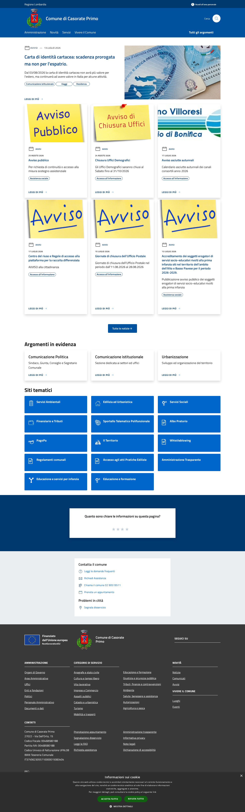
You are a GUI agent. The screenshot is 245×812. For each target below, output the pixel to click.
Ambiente (128, 690)
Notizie (176, 672)
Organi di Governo (34, 672)
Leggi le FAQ (81, 744)
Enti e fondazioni (34, 690)
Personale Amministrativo (39, 702)
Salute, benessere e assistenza (140, 696)
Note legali (129, 744)
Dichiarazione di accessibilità (139, 750)
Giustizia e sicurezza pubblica (139, 678)
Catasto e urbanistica (86, 702)
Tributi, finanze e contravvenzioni (142, 684)
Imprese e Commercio (86, 690)
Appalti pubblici (82, 696)
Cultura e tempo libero (86, 678)
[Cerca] (216, 18)
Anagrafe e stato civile (86, 672)
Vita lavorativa (82, 684)
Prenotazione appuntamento (90, 732)
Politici (28, 696)
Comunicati (178, 678)
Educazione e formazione (137, 672)
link (154, 792)
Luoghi (176, 701)
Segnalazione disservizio (87, 738)
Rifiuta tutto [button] (136, 798)
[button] (122, 806)
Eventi (176, 707)
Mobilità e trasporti (85, 714)
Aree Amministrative (36, 678)
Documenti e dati (34, 708)
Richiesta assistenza (85, 750)
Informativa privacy (134, 738)
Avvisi (34, 48)
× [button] (241, 776)
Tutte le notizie (120, 328)
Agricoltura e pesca (134, 708)
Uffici (27, 684)
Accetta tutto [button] (109, 799)
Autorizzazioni (131, 702)
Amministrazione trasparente (139, 732)
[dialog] (122, 792)
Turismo (78, 708)
